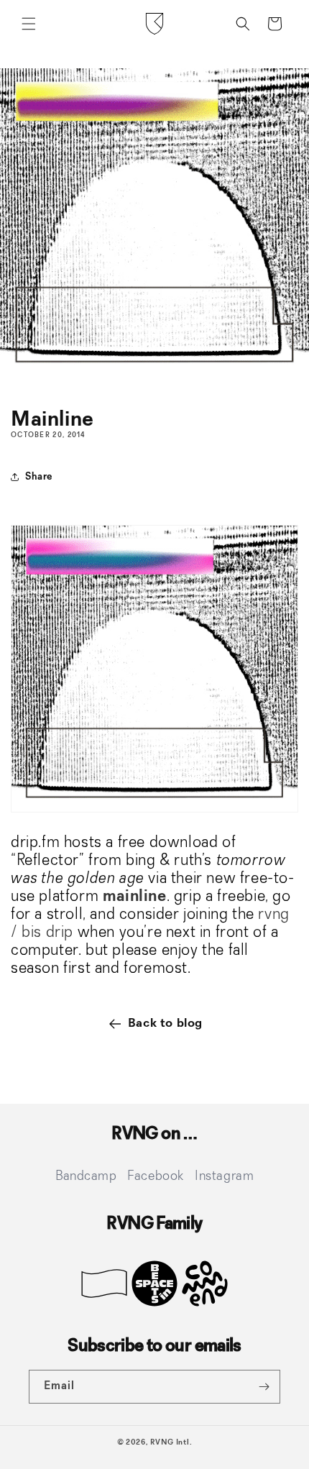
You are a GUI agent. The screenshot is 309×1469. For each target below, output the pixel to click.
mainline (135, 897)
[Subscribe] (264, 1387)
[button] (29, 24)
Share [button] (38, 477)
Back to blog (165, 1023)
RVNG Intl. (171, 1443)
